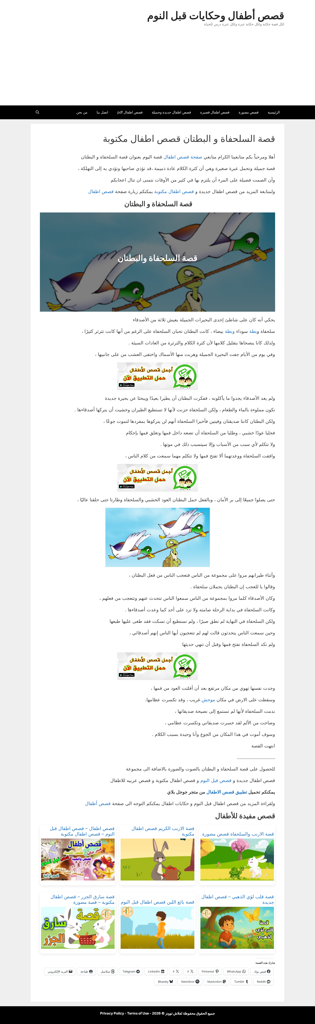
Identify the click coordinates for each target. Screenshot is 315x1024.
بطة (253, 331)
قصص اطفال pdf (130, 112)
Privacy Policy (112, 1013)
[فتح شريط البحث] (37, 112)
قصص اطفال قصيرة (214, 112)
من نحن (81, 112)
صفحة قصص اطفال (182, 157)
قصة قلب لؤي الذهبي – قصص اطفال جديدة (237, 899)
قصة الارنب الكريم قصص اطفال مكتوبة (162, 831)
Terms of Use (138, 1013)
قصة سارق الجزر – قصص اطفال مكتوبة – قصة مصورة (83, 899)
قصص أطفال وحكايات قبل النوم (215, 15)
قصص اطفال (101, 191)
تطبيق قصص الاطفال (226, 792)
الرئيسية (274, 112)
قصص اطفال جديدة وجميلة (171, 112)
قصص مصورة (249, 112)
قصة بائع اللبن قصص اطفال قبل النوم (157, 902)
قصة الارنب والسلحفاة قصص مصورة (238, 834)
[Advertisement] (157, 71)
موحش (208, 699)
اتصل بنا (102, 112)
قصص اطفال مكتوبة (174, 191)
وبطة (230, 331)
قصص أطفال (98, 803)
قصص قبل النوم (216, 780)
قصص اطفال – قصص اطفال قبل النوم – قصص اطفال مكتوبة (82, 831)
